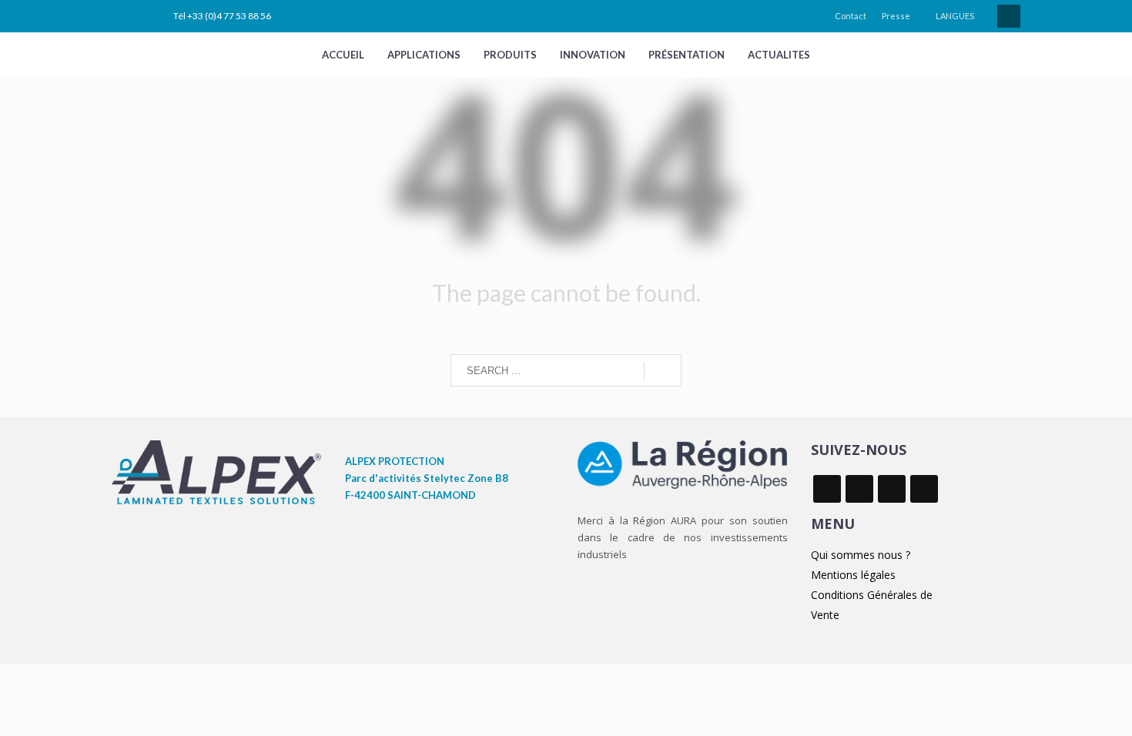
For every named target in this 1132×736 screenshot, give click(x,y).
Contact (850, 16)
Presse (896, 16)
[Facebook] (146, 16)
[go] (663, 371)
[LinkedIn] (123, 16)
